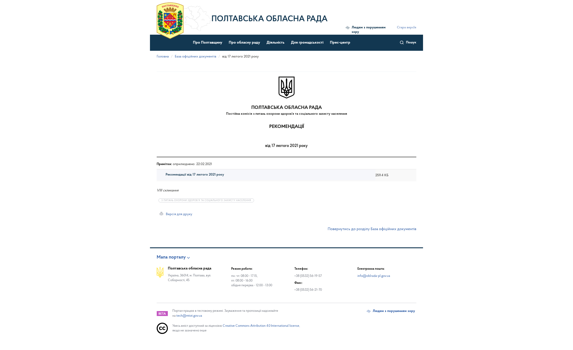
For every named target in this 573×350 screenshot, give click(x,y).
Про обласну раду (244, 43)
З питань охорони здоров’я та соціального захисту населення (206, 200)
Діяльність (275, 43)
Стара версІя (406, 27)
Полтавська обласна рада (270, 19)
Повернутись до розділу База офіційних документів (372, 229)
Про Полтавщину (207, 43)
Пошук (411, 42)
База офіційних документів (195, 56)
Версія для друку (177, 214)
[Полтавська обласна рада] (184, 16)
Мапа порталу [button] (171, 257)
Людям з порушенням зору (369, 30)
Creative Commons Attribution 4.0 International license (261, 326)
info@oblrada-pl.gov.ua (373, 276)
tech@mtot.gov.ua (189, 316)
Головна (163, 56)
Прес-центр (340, 43)
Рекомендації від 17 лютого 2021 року (195, 174)
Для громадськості (307, 43)
